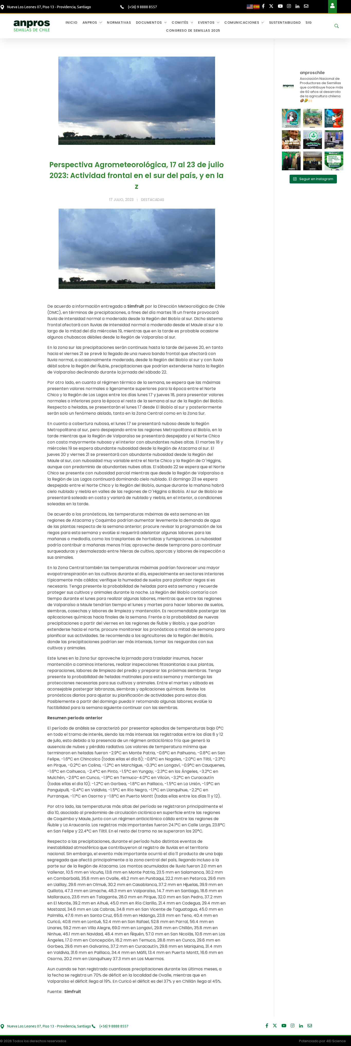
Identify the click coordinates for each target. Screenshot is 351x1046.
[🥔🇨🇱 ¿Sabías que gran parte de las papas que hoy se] (291, 139)
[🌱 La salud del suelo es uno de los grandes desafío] (312, 139)
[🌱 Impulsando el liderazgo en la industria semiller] (312, 118)
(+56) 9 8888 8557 (142, 7)
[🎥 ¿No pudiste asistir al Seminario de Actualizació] (334, 161)
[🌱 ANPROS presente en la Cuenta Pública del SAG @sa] (291, 161)
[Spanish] (256, 7)
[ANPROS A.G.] (32, 25)
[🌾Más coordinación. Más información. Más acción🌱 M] (312, 161)
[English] (250, 7)
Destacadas (152, 199)
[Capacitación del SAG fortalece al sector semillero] (334, 139)
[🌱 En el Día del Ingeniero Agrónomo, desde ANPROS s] (291, 118)
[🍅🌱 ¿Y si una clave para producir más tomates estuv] (334, 118)
